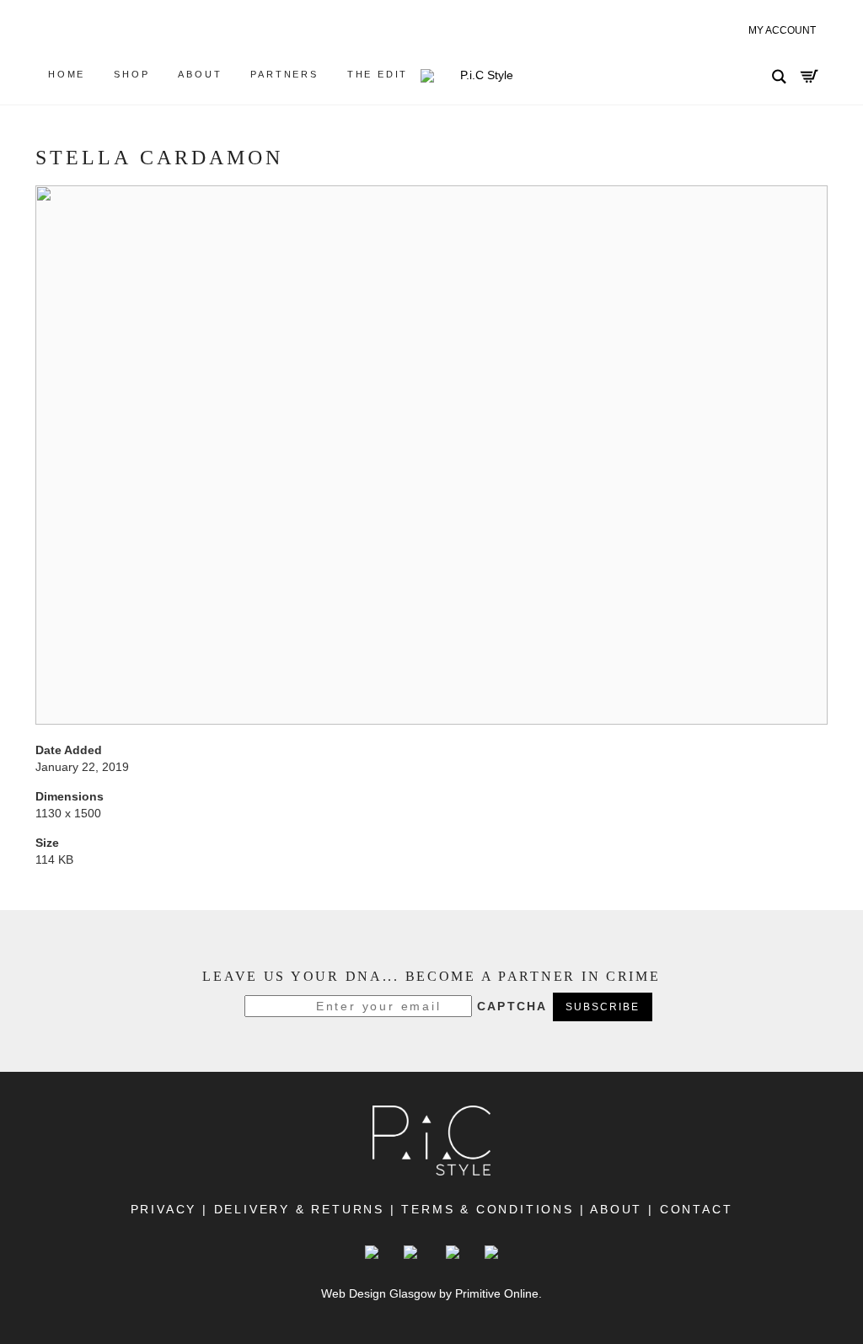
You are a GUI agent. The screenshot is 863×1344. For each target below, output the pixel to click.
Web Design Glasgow (378, 1293)
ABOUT (617, 1209)
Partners (284, 74)
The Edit (377, 74)
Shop (131, 74)
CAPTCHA (512, 1006)
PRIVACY (164, 1209)
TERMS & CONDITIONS (487, 1209)
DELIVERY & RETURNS (299, 1209)
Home (66, 74)
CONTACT (693, 1209)
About (200, 74)
